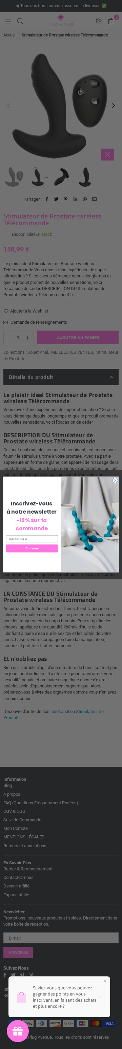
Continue (31, 548)
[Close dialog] (115, 480)
